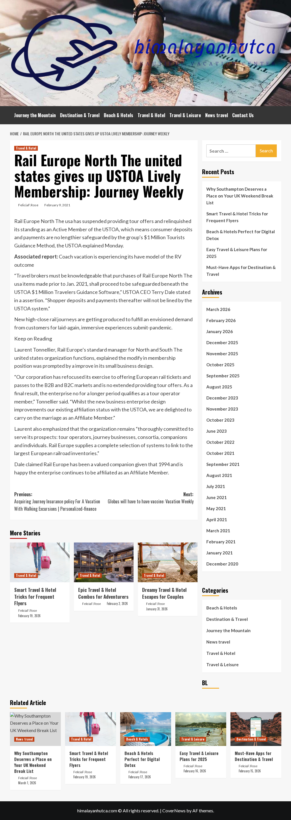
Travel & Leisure (185, 115)
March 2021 (218, 530)
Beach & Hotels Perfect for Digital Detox (240, 235)
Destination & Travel (79, 115)
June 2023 (216, 431)
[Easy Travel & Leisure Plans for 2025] (200, 729)
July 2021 (215, 486)
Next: (151, 498)
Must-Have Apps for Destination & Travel (241, 271)
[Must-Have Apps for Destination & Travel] (255, 729)
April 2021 (216, 519)
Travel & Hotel (151, 115)
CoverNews (174, 810)
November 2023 (222, 408)
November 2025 (222, 353)
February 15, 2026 (250, 771)
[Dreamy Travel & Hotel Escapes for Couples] (168, 562)
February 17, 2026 (139, 777)
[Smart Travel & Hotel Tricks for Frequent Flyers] (40, 562)
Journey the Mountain (35, 115)
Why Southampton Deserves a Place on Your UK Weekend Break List (239, 195)
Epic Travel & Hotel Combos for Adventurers (103, 593)
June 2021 (216, 497)
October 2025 (220, 364)
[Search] (277, 113)
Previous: (57, 501)
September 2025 (223, 375)
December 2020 (222, 563)
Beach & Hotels (118, 115)
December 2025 (222, 342)
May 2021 (216, 508)
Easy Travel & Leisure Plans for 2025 (236, 253)
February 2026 (221, 320)
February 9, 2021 (57, 205)
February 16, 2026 (195, 771)
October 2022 (220, 442)
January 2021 (219, 552)
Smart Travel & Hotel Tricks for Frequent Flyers (35, 596)
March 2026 (218, 309)
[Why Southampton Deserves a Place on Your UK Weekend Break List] (35, 729)
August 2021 (219, 475)
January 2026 (219, 331)
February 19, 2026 (29, 615)
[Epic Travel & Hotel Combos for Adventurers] (104, 562)
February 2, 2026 (117, 603)
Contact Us (243, 115)
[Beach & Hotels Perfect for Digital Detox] (145, 729)
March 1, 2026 (27, 783)
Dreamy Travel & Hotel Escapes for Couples (164, 593)
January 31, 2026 (157, 609)
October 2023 (220, 419)
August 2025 (219, 386)
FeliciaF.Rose (28, 205)
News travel (216, 115)
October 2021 (220, 453)
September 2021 (223, 464)
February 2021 (221, 541)
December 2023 (222, 397)
